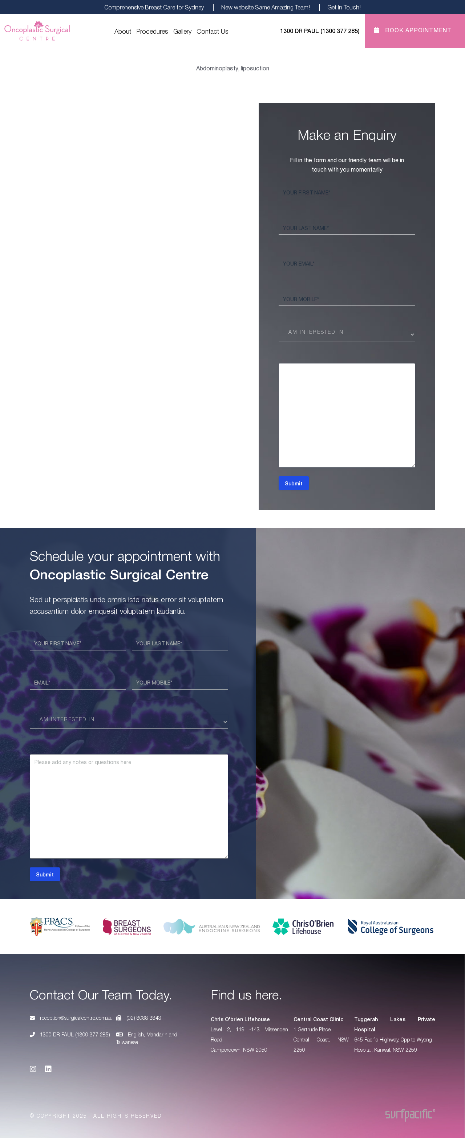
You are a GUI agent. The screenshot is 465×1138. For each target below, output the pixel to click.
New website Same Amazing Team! (265, 7)
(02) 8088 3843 (143, 1017)
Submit (294, 483)
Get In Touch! (344, 7)
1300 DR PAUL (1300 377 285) (74, 1034)
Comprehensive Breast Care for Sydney (154, 7)
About (122, 31)
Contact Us (213, 31)
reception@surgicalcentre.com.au (76, 1017)
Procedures (152, 31)
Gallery (182, 31)
